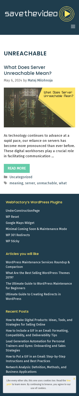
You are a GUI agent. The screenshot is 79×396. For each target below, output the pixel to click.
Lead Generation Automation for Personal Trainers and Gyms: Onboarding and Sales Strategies (36, 345)
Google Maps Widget (20, 223)
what (63, 183)
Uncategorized (20, 177)
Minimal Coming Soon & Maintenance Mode (36, 229)
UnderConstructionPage (23, 210)
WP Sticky (12, 241)
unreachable (47, 183)
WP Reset (12, 217)
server (30, 183)
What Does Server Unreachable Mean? (28, 70)
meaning (16, 183)
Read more (17, 168)
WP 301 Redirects (18, 235)
